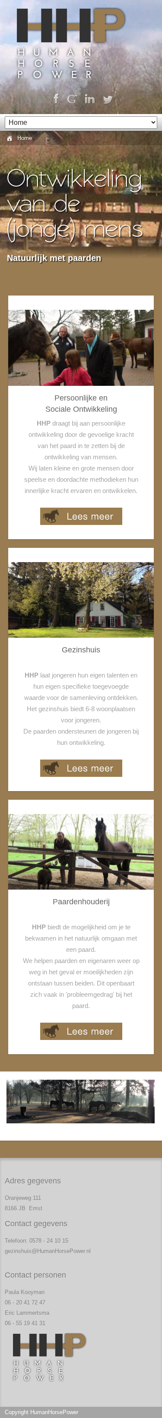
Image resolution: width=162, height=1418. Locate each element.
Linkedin (90, 99)
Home (24, 138)
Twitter (107, 99)
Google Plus (72, 99)
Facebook (54, 99)
